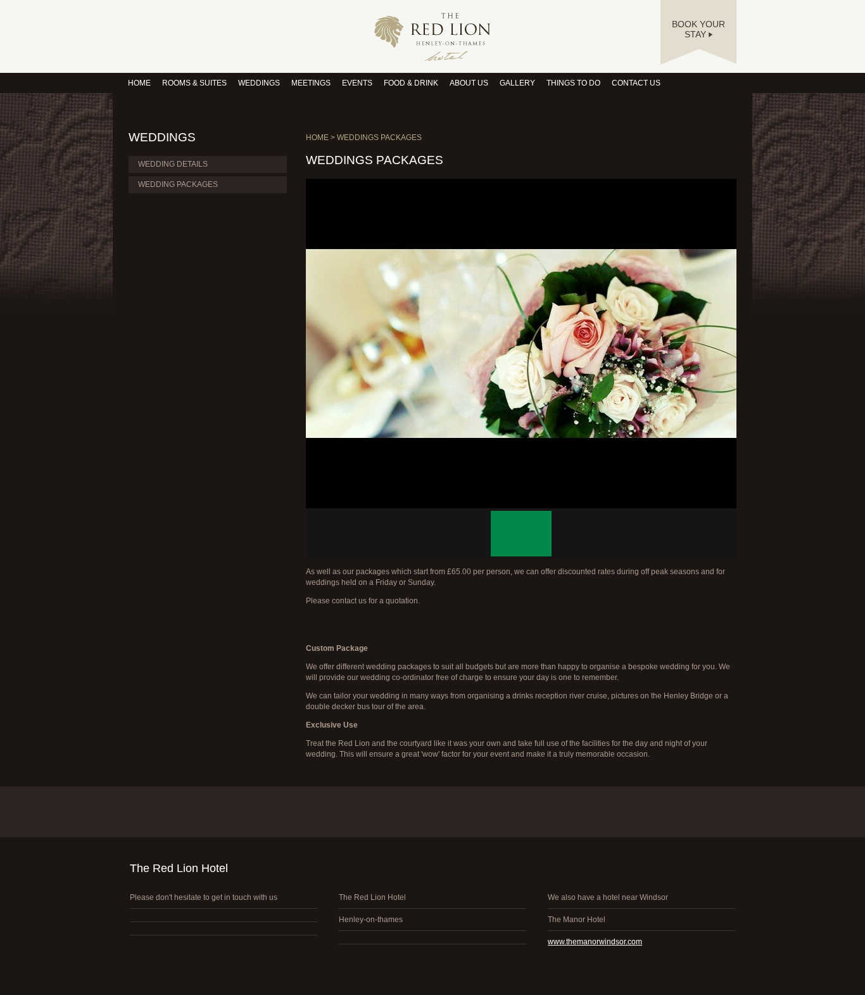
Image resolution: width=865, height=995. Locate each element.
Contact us (636, 83)
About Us (469, 83)
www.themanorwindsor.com (595, 941)
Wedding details (173, 164)
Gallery (517, 83)
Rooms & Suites (194, 83)
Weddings (259, 83)
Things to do (573, 83)
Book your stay (698, 29)
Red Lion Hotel (432, 37)
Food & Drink (411, 83)
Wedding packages (178, 184)
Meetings (311, 83)
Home (139, 83)
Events (357, 83)
